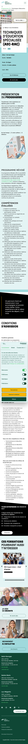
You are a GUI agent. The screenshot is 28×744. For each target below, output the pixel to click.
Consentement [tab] (5, 347)
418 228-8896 (4, 667)
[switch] (24, 374)
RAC (9, 48)
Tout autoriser (14, 390)
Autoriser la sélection (14, 394)
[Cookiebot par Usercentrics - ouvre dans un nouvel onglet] (20, 344)
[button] (26, 566)
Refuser (14, 399)
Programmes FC (6, 8)
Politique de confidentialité (17, 363)
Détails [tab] (13, 347)
